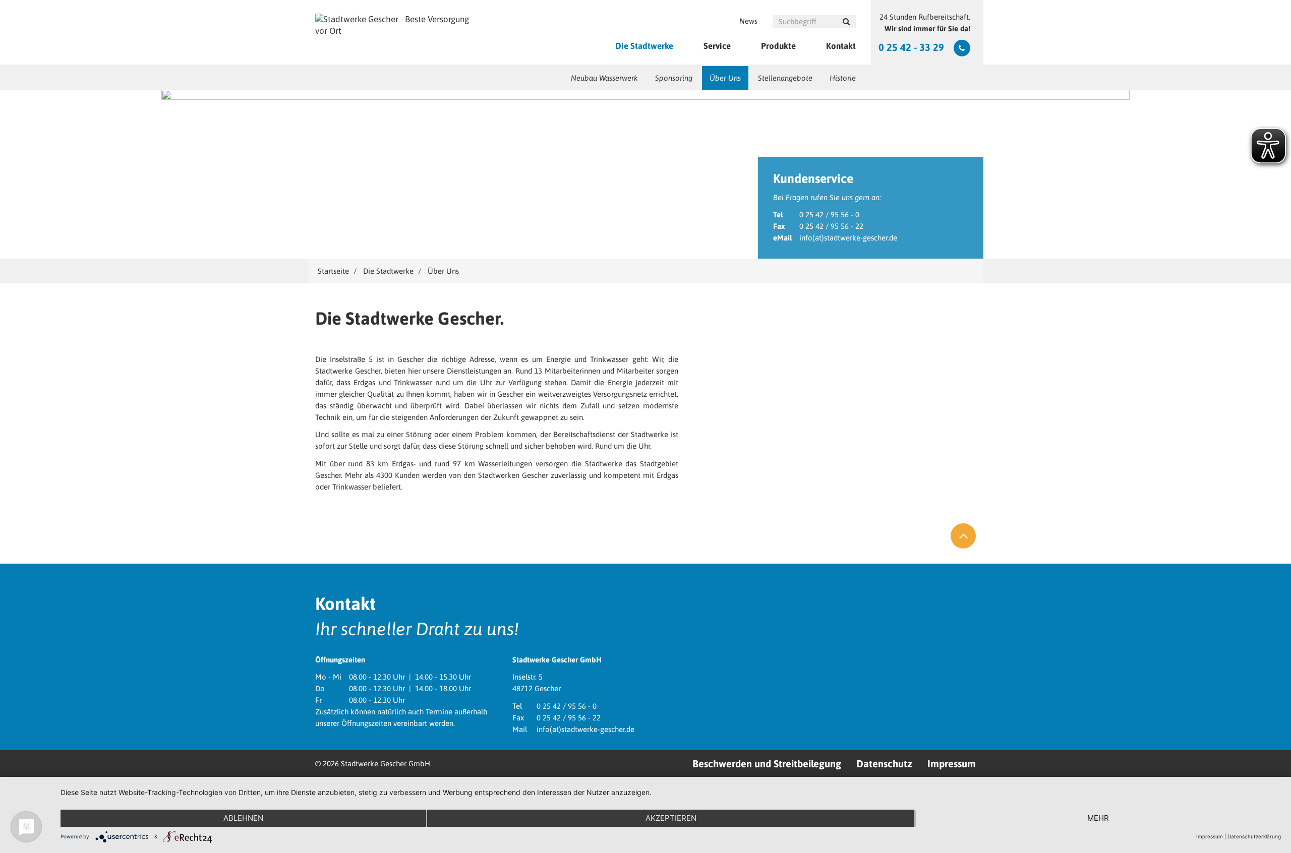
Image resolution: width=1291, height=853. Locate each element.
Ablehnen (243, 818)
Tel (778, 214)
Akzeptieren (671, 818)
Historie (843, 78)
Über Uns (725, 78)
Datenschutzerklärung (1254, 836)
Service (717, 46)
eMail (782, 237)
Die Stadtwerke (644, 46)
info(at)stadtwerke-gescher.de (848, 237)
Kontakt (841, 46)
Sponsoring (673, 78)
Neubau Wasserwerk (604, 78)
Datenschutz (884, 763)
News (748, 21)
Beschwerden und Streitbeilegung (766, 763)
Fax (779, 226)
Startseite (333, 271)
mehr (1098, 818)
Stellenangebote (785, 78)
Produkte (778, 46)
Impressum (951, 763)
